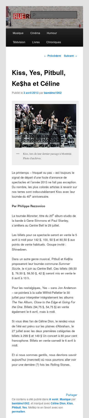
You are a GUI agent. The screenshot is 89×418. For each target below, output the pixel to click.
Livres (36, 42)
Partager (71, 395)
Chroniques (53, 42)
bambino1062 (53, 93)
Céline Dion (58, 403)
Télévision (19, 42)
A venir (53, 399)
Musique (18, 33)
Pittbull (16, 407)
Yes (24, 407)
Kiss (70, 403)
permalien (18, 411)
